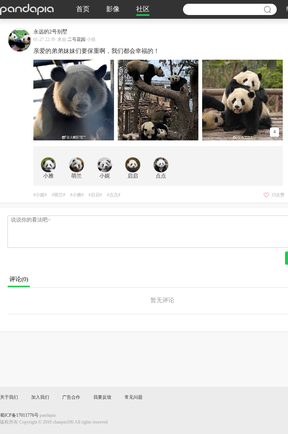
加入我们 (40, 397)
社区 (143, 9)
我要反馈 (102, 397)
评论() (18, 279)
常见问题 (133, 397)
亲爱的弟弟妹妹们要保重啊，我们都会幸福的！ (96, 51)
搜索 (267, 9)
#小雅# (77, 195)
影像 (113, 9)
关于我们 (9, 397)
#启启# (95, 195)
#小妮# (40, 195)
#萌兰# (58, 195)
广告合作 (71, 397)
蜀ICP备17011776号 (19, 415)
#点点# (113, 195)
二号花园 (77, 39)
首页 (83, 9)
